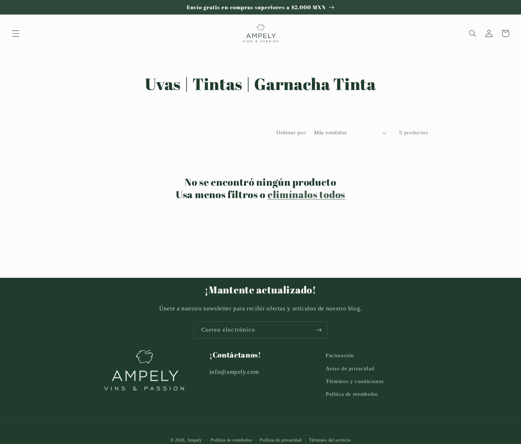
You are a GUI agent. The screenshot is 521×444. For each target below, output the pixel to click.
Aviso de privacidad (350, 368)
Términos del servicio (330, 440)
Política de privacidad (280, 440)
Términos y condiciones (355, 381)
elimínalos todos (306, 194)
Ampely (194, 440)
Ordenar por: (291, 132)
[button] (15, 33)
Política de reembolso (352, 394)
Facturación (340, 355)
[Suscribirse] (319, 330)
